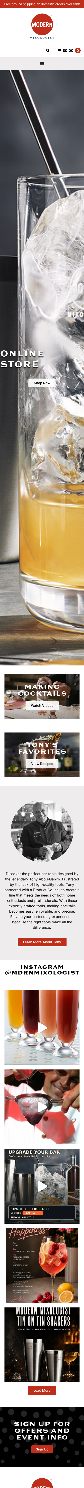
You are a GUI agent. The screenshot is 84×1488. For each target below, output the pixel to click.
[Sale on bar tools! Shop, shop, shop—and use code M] (42, 1027)
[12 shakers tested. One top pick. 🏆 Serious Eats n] (42, 1344)
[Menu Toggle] (42, 63)
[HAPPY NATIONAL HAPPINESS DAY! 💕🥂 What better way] (42, 1265)
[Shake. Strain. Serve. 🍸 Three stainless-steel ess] (42, 1106)
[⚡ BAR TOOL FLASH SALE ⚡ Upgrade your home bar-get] (42, 1186)
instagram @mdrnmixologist (42, 970)
